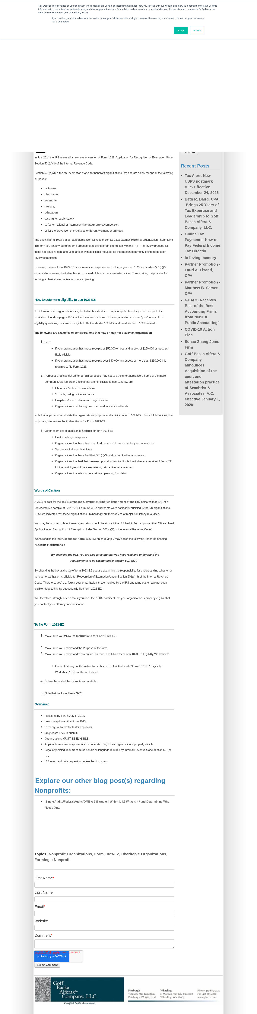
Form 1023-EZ (106, 854)
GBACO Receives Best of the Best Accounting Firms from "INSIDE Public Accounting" (202, 311)
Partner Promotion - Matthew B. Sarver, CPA (202, 288)
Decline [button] (197, 30)
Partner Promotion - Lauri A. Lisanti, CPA (202, 270)
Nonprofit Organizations (70, 854)
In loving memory (200, 258)
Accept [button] (180, 30)
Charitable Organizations (143, 854)
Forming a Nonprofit (52, 860)
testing (49, 218)
